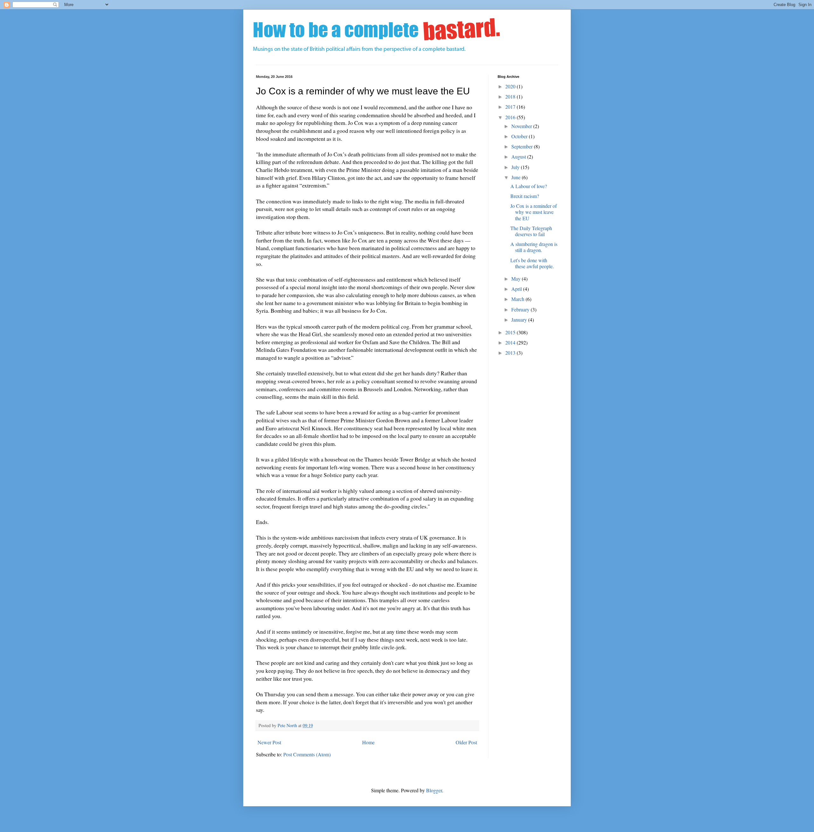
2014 (511, 342)
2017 (511, 106)
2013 (511, 352)
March (518, 299)
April (517, 288)
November (522, 126)
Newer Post (269, 742)
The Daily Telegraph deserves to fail (531, 231)
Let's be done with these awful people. (532, 263)
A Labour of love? (528, 186)
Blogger (434, 790)
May (516, 278)
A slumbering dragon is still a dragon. (533, 247)
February (521, 309)
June (516, 177)
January (519, 319)
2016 (511, 117)
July (516, 167)
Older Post (466, 742)
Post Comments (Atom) (307, 754)
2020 (511, 86)
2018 (511, 96)
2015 (511, 332)
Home (368, 742)
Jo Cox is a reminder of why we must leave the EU (533, 211)
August (519, 156)
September (522, 146)
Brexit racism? (524, 196)
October (520, 136)
